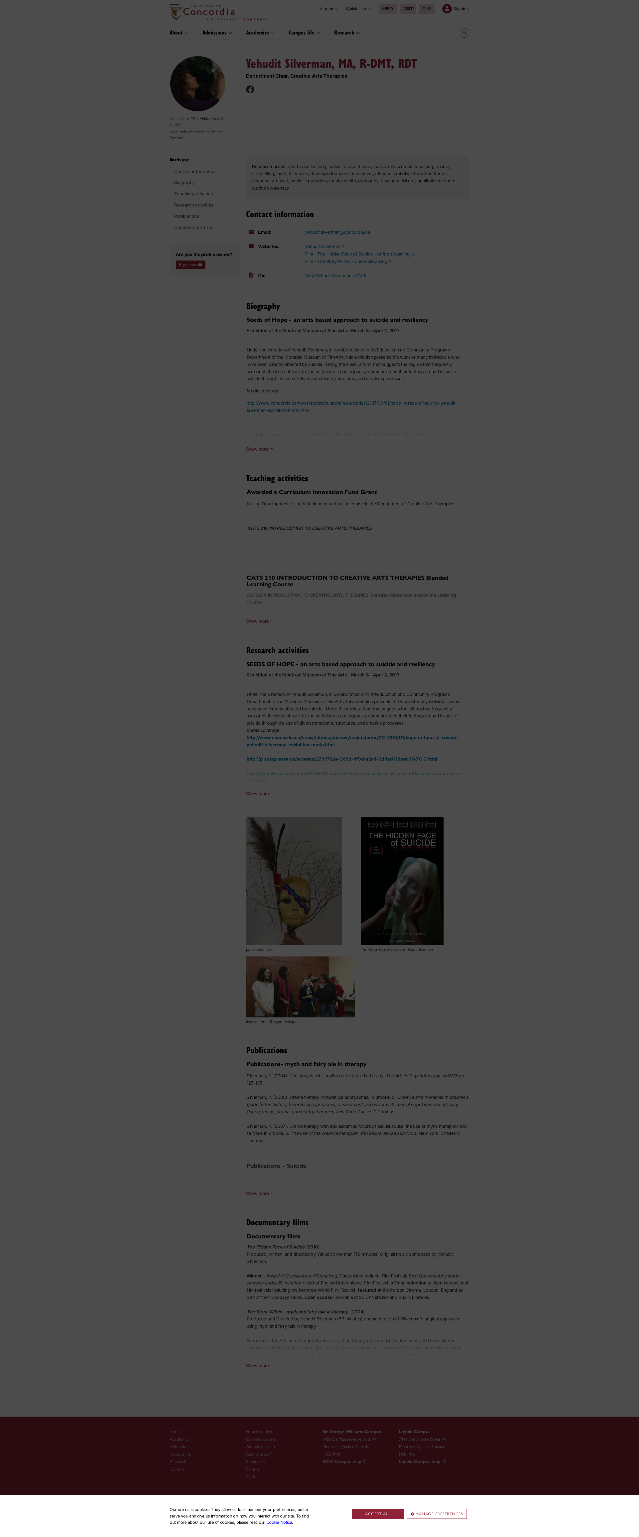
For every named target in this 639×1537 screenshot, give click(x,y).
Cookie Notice (279, 1522)
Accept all (378, 1514)
